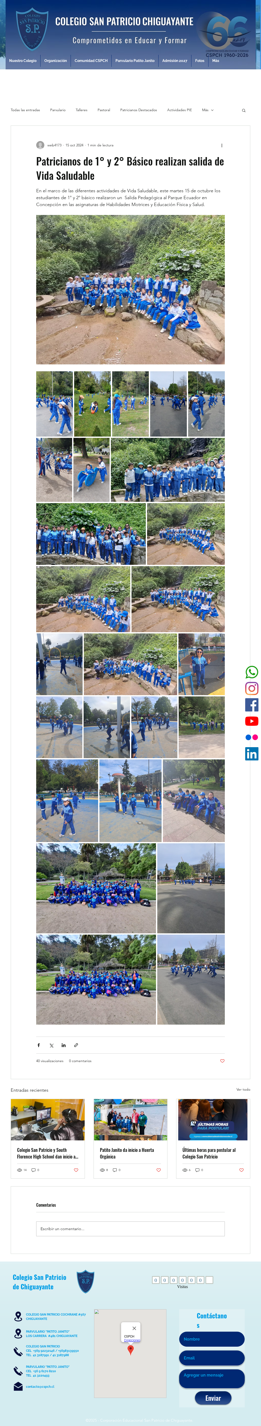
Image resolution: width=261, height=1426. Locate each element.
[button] (243, 110)
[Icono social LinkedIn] (251, 753)
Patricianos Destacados (138, 110)
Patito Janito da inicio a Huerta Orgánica (127, 1153)
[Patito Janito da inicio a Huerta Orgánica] (130, 1119)
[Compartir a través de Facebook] (38, 1045)
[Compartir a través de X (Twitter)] (51, 1045)
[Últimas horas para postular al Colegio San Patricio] (213, 1119)
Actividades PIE (179, 110)
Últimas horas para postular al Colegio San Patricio (209, 1153)
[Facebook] (251, 704)
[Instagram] (251, 688)
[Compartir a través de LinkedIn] (63, 1045)
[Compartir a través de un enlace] (76, 1045)
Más (205, 110)
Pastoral (104, 110)
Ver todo (243, 1089)
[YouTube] (251, 721)
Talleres (81, 110)
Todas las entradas (25, 110)
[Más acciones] (222, 145)
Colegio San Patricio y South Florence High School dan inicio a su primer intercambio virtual (46, 1153)
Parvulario (58, 110)
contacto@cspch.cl (40, 1387)
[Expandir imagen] (54, 404)
